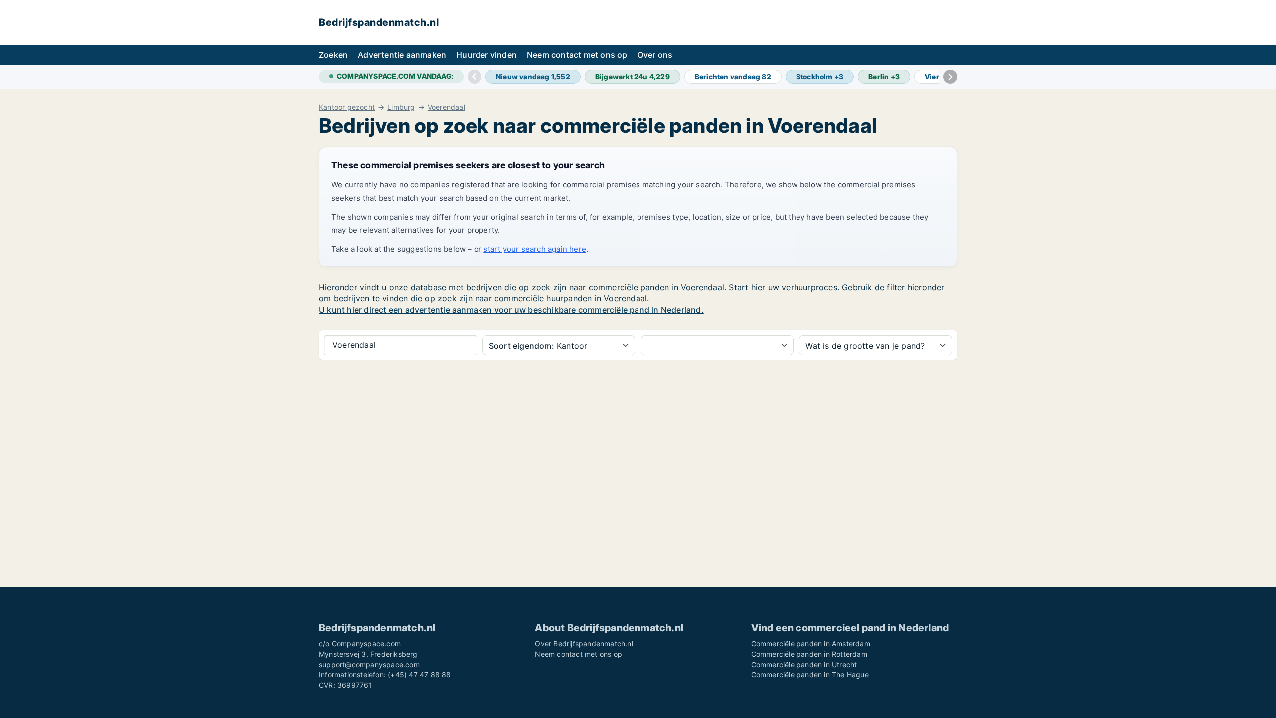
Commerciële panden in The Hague (810, 674)
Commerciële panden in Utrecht (804, 664)
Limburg (401, 107)
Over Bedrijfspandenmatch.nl (584, 643)
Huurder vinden (486, 55)
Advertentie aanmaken (402, 55)
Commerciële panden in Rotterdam (809, 654)
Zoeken (333, 55)
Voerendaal (446, 107)
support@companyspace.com (369, 664)
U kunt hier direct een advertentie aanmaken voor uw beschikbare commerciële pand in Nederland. (511, 310)
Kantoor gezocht (347, 107)
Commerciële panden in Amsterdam (810, 643)
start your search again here (534, 249)
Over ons (655, 55)
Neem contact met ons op (577, 55)
